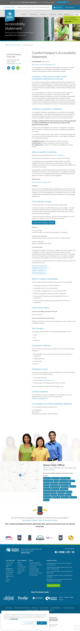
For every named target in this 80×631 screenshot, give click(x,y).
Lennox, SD (72, 486)
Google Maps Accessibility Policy (40, 267)
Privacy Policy (21, 569)
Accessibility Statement (27, 45)
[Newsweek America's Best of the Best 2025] (30, 540)
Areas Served (52, 14)
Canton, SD (68, 494)
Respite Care (9, 574)
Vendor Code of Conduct (35, 565)
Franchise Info (32, 567)
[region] (25, 620)
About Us (24, 14)
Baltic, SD (46, 500)
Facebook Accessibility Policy (39, 265)
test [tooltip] (17, 67)
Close (77, 14)
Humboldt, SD (64, 486)
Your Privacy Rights (34, 571)
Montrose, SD (54, 483)
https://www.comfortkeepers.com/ (45, 64)
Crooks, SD (53, 494)
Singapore (66, 597)
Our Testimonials (22, 567)
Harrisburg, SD (64, 489)
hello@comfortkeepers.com (46, 380)
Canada (71, 597)
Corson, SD (46, 494)
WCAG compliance (57, 155)
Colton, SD (60, 494)
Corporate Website (34, 569)
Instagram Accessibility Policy (39, 269)
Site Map (52, 610)
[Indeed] (71, 552)
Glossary (8, 579)
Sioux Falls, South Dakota (14, 45)
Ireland (61, 597)
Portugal (61, 599)
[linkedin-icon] (61, 552)
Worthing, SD (47, 478)
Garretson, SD (55, 489)
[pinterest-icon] (63, 552)
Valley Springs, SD (65, 478)
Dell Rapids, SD (61, 491)
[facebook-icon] (56, 552)
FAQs (7, 581)
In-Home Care (9, 563)
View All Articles (53, 585)
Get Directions (70, 7)
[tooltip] (8, 67)
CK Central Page (33, 575)
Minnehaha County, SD (64, 483)
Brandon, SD (73, 497)
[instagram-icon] (58, 552)
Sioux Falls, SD (63, 481)
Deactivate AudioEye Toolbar (43, 222)
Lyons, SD (46, 486)
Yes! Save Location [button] (61, 2)
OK (41, 623)
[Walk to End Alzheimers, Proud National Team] (50, 538)
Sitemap (20, 573)
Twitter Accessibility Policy (38, 272)
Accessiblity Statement (35, 563)
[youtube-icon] (68, 552)
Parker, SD (46, 483)
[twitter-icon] (66, 552)
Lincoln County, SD (54, 486)
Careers (60, 14)
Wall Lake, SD (55, 478)
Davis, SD (69, 491)
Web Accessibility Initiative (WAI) (41, 182)
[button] (25, 14)
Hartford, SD (47, 489)
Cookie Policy (21, 571)
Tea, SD (56, 481)
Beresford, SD (64, 497)
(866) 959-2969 (16, 63)
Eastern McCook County (50, 491)
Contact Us (66, 14)
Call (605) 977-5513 (9, 7)
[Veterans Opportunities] (9, 540)
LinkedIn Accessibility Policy (39, 270)
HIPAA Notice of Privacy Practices (22, 607)
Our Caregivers (9, 572)
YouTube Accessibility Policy (39, 273)
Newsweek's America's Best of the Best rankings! (40, 520)
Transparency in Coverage (32, 610)
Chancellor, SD (47, 497)
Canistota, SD (56, 497)
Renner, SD (71, 481)
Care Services (33, 14)
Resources (43, 14)
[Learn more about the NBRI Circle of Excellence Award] (71, 540)
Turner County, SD (48, 481)
